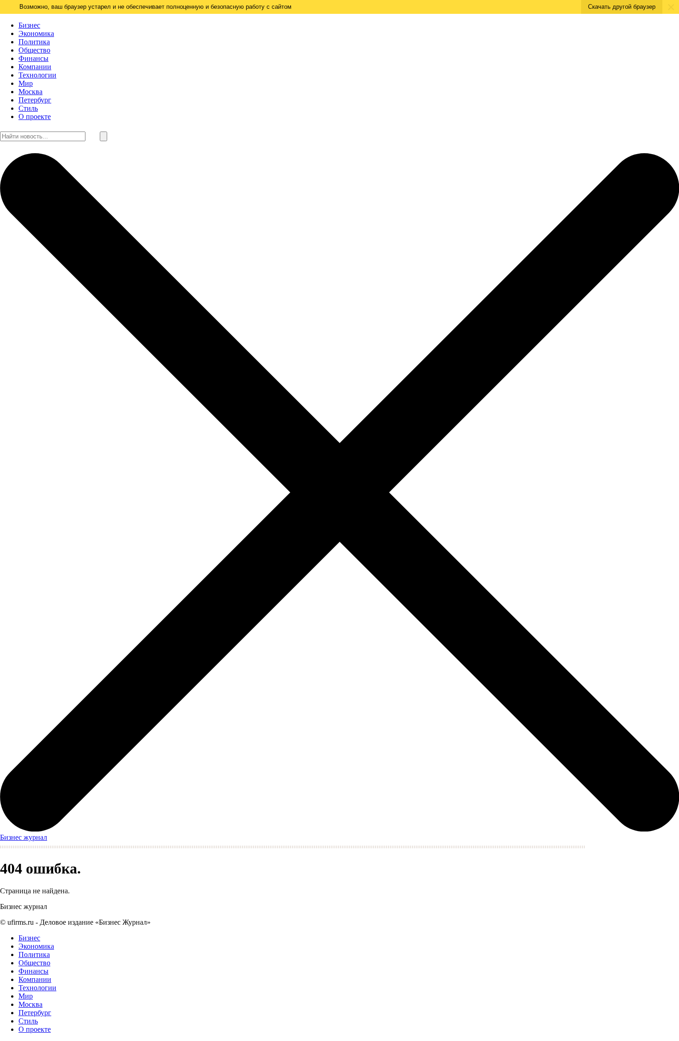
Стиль (28, 108)
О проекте (34, 116)
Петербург (34, 100)
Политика (34, 42)
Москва (30, 92)
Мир (25, 83)
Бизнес (29, 25)
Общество (34, 50)
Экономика (36, 33)
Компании (34, 67)
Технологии (37, 75)
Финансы (33, 58)
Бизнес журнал (23, 837)
